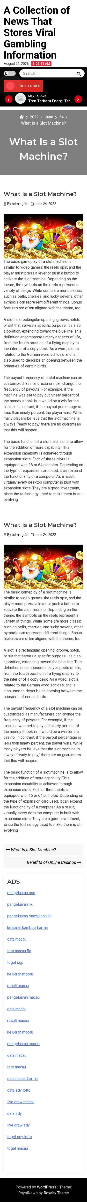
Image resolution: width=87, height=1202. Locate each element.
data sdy (14, 1113)
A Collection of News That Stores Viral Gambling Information (37, 32)
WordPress (47, 1187)
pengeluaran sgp (21, 892)
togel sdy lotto (19, 1136)
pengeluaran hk (20, 904)
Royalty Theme (56, 1193)
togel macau (17, 1148)
